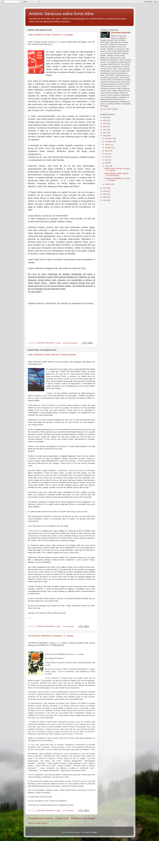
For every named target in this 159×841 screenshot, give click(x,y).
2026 (105, 117)
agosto (107, 151)
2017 (105, 194)
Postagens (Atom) (40, 823)
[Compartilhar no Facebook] (89, 343)
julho (107, 154)
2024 (105, 123)
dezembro (109, 138)
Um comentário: (69, 626)
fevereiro (108, 184)
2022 (105, 130)
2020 (105, 136)
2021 (105, 133)
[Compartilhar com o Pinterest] (92, 343)
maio (107, 160)
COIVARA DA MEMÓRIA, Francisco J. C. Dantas (50, 636)
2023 (105, 126)
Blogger (94, 832)
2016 (105, 197)
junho (107, 157)
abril (106, 163)
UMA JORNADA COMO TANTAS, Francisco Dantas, (52, 354)
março (107, 166)
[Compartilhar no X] (87, 343)
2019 (105, 188)
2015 (105, 200)
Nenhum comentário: (71, 343)
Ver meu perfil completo (109, 109)
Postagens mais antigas (83, 818)
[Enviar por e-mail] (83, 343)
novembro (109, 141)
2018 (105, 191)
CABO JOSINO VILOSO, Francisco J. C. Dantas (50, 35)
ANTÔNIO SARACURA (121, 33)
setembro (108, 147)
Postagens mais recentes (40, 818)
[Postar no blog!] (85, 343)
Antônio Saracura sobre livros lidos (61, 13)
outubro (108, 144)
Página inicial (62, 818)
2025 (105, 120)
